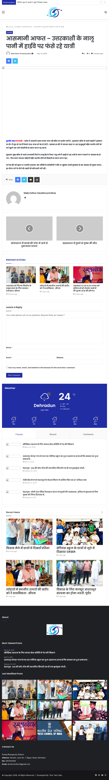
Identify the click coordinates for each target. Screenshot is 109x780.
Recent (53, 434)
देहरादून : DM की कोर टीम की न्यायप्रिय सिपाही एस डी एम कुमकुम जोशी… (54, 468)
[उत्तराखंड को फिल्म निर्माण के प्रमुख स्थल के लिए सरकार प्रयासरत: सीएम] (21, 274)
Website (59, 357)
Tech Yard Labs (55, 775)
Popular (19, 434)
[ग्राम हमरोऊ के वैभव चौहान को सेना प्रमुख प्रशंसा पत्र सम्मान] (90, 710)
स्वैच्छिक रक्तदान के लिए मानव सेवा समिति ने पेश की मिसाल (48, 444)
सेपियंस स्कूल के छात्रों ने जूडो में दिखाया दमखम (32, 2)
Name (9, 347)
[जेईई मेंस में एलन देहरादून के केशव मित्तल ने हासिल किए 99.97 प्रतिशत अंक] (13, 484)
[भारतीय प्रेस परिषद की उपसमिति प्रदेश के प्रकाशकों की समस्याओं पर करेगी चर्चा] (54, 730)
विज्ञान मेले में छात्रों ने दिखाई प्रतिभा (27, 548)
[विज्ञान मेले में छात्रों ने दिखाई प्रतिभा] (29, 532)
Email (9, 357)
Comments (88, 434)
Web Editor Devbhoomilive (21, 54)
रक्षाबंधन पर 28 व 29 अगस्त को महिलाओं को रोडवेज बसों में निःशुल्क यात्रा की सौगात (86, 288)
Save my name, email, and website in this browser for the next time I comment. (41, 367)
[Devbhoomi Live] (54, 12)
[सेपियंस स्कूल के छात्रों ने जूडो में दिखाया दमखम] (79, 532)
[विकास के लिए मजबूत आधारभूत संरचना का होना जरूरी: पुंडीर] (79, 573)
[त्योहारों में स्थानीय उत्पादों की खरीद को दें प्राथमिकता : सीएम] (54, 274)
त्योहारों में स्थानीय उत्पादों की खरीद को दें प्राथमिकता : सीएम (54, 287)
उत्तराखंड (17, 27)
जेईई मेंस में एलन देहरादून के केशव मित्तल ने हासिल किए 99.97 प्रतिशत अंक (55, 480)
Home (10, 27)
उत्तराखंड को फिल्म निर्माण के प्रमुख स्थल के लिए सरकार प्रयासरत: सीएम (18, 288)
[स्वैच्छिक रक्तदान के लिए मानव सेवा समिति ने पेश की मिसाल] (13, 448)
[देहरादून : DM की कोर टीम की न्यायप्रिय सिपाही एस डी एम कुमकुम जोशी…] (13, 472)
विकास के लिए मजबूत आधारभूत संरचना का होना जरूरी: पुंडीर (76, 591)
